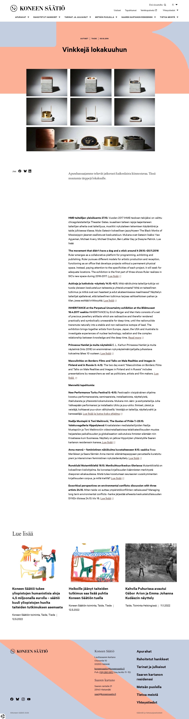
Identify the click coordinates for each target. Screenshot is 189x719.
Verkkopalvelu (150, 10)
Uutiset (117, 10)
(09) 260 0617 (106, 672)
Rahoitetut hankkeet (45, 17)
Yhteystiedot (169, 10)
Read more (135, 337)
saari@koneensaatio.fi (105, 693)
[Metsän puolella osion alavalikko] (116, 17)
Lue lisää (114, 276)
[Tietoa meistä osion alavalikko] (177, 17)
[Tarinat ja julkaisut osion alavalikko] (90, 17)
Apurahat (20, 17)
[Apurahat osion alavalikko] (28, 17)
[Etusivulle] (44, 9)
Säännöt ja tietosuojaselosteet (149, 712)
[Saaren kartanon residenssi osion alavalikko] (155, 17)
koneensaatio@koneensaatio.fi (109, 668)
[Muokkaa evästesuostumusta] (2, 716)
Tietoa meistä (167, 17)
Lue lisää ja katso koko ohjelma (102, 413)
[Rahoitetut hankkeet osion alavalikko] (59, 17)
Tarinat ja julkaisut (76, 17)
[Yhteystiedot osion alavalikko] (177, 10)
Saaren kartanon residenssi (137, 17)
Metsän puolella (104, 17)
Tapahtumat (131, 10)
